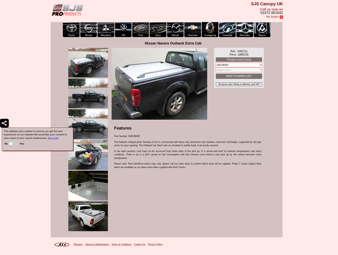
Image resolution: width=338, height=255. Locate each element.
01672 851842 (272, 13)
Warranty (78, 244)
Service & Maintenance (97, 244)
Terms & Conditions (121, 244)
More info (53, 138)
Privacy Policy (155, 244)
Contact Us (139, 244)
